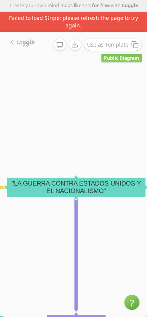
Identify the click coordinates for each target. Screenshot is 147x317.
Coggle (130, 5)
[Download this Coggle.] (75, 45)
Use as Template (108, 44)
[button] (131, 302)
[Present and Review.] (60, 45)
